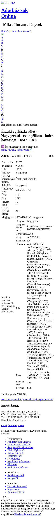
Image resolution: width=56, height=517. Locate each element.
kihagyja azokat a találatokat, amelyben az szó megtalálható (28, 511)
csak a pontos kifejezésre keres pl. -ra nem (25, 507)
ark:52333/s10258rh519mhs (17, 149)
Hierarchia (15, 31)
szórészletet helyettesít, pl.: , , (25, 501)
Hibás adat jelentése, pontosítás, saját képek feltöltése (27, 399)
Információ (26, 31)
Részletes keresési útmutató (27, 514)
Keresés (5, 31)
